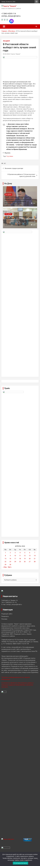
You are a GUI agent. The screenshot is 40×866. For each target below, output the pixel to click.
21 (34, 558)
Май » (10, 567)
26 (25, 561)
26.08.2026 (8, 203)
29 (5, 564)
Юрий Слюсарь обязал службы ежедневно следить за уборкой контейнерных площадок (18, 199)
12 (25, 555)
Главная (4, 31)
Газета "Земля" (15, 54)
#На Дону (11, 31)
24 (15, 561)
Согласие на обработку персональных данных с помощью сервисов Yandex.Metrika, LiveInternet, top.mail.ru (17, 685)
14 (34, 555)
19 (25, 558)
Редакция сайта (6, 614)
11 (20, 555)
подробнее (10, 856)
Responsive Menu (36, 1)
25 (20, 561)
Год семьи (10, 156)
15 (5, 558)
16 (10, 558)
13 (29, 555)
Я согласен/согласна (20, 863)
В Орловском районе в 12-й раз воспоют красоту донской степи (21, 175)
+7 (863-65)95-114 (8, 14)
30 (10, 564)
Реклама (4, 619)
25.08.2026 (8, 225)
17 (15, 558)
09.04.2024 (6, 54)
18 (20, 558)
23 (10, 561)
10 (15, 555)
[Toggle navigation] (4, 26)
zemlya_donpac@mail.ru (10, 16)
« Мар (5, 567)
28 (34, 561)
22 (5, 561)
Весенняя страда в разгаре (14, 168)
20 (29, 558)
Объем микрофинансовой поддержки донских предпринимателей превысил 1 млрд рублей (18, 220)
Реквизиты (5, 616)
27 (29, 561)
